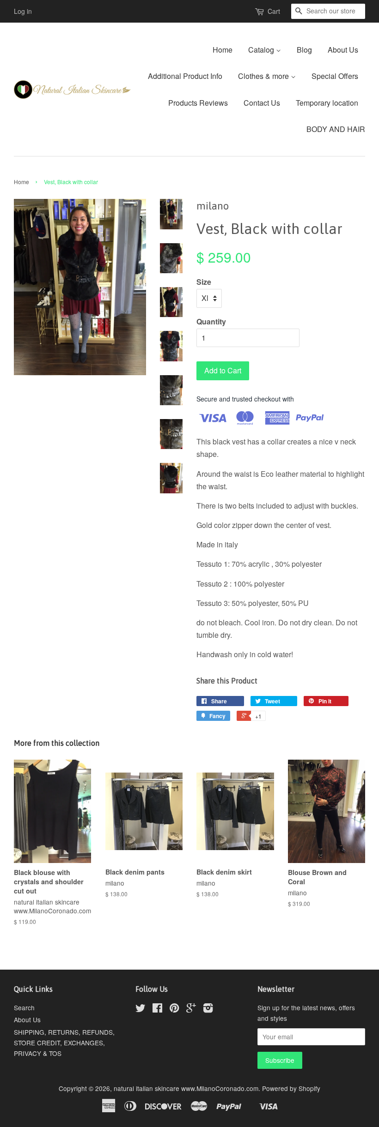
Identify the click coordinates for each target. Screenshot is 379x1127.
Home (222, 49)
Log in (23, 11)
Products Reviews (198, 102)
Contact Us (262, 102)
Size (203, 281)
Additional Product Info (185, 76)
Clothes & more (264, 76)
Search (24, 1007)
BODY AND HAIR (335, 129)
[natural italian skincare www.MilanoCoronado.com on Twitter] (140, 1009)
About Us (343, 49)
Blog (304, 49)
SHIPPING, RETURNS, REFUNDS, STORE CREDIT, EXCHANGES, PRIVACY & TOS (64, 1042)
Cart (274, 11)
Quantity (211, 321)
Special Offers (335, 76)
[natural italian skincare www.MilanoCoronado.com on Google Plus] (191, 1009)
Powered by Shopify (291, 1088)
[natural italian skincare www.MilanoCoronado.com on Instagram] (208, 1009)
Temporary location (327, 102)
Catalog (262, 49)
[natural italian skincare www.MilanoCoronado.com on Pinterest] (174, 1009)
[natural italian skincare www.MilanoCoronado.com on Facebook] (157, 1009)
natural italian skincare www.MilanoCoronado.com (186, 1088)
